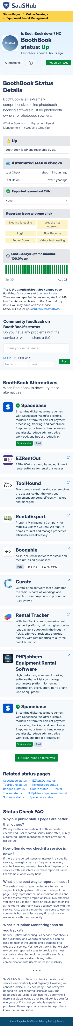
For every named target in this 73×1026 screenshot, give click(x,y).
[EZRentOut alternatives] (8, 460)
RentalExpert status (45, 784)
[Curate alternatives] (8, 583)
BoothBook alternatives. (44, 308)
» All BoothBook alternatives (36, 757)
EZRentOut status (44, 780)
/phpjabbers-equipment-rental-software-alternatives (38, 652)
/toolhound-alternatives (18, 479)
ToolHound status (15, 784)
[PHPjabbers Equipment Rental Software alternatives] (8, 658)
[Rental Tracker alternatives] (8, 616)
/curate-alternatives (16, 577)
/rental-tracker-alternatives (20, 611)
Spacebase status (15, 780)
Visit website (24, 443)
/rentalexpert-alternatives (19, 512)
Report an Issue (58, 62)
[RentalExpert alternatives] (8, 518)
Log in (7, 357)
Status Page (16, 1021)
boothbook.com (47, 293)
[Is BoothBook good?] (30, 63)
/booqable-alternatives (18, 545)
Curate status (39, 789)
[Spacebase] (8, 407)
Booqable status (14, 789)
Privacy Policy (47, 1021)
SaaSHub (31, 1021)
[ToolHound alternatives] (8, 485)
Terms (60, 1021)
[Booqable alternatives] (8, 551)
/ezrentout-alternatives (18, 454)
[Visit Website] (68, 457)
